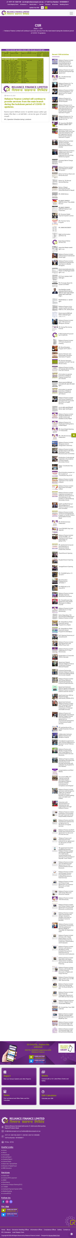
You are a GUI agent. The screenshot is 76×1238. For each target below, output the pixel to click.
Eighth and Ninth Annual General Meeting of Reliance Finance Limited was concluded (66, 506)
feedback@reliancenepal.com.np (30, 1131)
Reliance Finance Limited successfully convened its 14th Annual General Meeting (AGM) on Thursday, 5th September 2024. (66, 927)
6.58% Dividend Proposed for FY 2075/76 (66, 334)
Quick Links (32, 4)
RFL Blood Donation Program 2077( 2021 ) (65, 347)
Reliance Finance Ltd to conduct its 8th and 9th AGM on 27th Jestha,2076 (66, 308)
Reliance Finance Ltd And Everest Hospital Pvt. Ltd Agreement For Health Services (66, 92)
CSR (41, 28)
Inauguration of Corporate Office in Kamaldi (66, 656)
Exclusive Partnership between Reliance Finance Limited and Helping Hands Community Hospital (66, 673)
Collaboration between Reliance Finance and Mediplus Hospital (65, 735)
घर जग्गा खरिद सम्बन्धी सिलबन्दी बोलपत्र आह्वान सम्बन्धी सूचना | (66, 408)
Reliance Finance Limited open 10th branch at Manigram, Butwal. (66, 322)
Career (41, 4)
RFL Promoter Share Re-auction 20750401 (66, 283)
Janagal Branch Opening (66, 566)
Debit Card (6, 1175)
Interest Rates (7, 1161)
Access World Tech (54, 1235)
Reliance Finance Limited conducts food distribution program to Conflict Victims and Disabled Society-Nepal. (67, 515)
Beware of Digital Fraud (10, 1166)
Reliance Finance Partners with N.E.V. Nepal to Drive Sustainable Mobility (66, 1002)
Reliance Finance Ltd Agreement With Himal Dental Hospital (65, 100)
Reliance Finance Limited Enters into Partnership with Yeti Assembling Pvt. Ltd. (66, 986)
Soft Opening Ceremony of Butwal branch (66, 636)
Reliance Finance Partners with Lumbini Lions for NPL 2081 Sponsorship (66, 979)
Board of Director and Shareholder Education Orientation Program (65, 355)
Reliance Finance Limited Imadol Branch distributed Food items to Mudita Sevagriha (66, 263)
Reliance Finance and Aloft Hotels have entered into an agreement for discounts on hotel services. (67, 832)
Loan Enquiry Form (12, 4)
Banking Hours (64, 4)
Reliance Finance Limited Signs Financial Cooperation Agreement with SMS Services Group (66, 994)
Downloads (6, 1155)
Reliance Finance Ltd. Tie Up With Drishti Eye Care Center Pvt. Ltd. (66, 118)
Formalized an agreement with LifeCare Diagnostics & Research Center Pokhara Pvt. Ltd (67, 743)
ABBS (4, 1180)
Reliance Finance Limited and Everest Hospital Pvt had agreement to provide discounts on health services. (66, 400)
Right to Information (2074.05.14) (64, 235)
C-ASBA (5, 1186)
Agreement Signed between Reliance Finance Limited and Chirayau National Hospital (66, 664)
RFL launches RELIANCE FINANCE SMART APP (65, 123)
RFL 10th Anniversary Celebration (65, 436)
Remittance (6, 1182)
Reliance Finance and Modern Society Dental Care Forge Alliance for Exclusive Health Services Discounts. (66, 752)
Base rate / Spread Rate (10, 1163)
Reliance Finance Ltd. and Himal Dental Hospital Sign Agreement (66, 71)
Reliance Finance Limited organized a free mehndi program (66, 480)
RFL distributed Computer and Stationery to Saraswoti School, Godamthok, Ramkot (66, 547)
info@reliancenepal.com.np (13, 1131)
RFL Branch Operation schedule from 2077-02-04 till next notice (66, 362)
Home (36, 28)
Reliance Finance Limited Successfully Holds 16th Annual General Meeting (66, 1030)
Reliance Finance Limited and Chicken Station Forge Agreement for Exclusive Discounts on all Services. (66, 907)
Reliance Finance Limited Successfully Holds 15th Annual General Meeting (66, 1023)
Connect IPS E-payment (10, 1178)
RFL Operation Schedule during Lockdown (17, 119)
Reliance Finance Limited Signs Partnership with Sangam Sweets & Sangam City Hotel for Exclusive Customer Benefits (66, 916)
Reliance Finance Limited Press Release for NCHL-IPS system (66, 168)
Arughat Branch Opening (66, 560)
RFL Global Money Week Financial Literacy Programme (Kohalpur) (65, 630)
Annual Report (7, 1157)
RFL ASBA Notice (63, 194)
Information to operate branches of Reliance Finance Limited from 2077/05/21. (65, 392)
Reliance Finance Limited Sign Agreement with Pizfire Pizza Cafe (66, 643)
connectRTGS (7, 1193)
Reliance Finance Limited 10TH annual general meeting (66, 342)
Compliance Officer (50, 1230)
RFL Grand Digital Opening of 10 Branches (66, 429)
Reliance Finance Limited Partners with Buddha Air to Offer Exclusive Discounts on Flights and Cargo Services (66, 970)
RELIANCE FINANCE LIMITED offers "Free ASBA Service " (66, 202)
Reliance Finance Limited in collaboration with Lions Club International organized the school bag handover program (66, 153)
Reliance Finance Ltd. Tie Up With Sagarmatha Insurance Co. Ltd (66, 85)
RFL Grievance (6, 1232)
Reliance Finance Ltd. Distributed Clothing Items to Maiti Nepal (66, 424)
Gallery (59, 1230)
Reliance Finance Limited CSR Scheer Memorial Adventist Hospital (66, 893)
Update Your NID (34, 7)
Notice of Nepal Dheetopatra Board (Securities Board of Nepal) (66, 189)
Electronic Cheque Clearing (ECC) (12, 1184)
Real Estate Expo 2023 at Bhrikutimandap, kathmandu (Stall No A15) (66, 697)
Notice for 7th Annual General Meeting (65, 181)
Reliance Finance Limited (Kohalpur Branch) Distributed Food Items (66, 595)
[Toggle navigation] (71, 13)
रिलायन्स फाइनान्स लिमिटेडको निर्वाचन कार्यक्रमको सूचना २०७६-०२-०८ (65, 315)
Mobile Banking (7, 1191)
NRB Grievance (7, 1168)
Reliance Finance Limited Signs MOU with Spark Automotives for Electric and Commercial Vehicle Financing (66, 960)
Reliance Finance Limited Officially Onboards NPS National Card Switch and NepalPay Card (66, 1016)
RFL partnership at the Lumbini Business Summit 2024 (66, 729)
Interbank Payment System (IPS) (12, 1189)
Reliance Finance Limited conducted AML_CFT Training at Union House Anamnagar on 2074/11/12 (66, 538)
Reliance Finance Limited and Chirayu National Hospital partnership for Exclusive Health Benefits (66, 681)
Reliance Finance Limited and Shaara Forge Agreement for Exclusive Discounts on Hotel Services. (66, 884)
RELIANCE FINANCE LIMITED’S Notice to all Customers (65, 209)
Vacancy (47, 4)
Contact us (66, 1230)
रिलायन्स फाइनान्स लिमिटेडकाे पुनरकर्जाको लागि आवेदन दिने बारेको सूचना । (67, 384)
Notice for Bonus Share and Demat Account (67, 174)
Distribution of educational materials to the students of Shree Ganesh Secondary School (66, 460)
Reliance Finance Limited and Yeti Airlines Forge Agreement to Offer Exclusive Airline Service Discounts (66, 865)
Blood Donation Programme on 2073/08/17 (63, 581)
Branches (55, 4)
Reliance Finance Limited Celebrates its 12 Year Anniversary (66, 610)
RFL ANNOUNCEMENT (65, 227)
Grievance (23, 4)
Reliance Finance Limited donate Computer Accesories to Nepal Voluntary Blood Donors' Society (66, 144)
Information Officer (36, 1230)
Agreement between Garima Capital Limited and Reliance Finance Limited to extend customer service (67, 689)
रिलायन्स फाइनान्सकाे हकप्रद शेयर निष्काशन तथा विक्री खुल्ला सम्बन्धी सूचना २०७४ (66, 271)
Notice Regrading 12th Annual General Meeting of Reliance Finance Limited (66, 616)
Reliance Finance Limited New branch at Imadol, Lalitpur (66, 487)
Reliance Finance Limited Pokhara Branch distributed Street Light (67, 256)
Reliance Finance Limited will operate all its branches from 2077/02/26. (66, 369)
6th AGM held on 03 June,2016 (64, 587)
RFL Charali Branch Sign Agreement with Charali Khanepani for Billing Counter (65, 602)
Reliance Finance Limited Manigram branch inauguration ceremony (66, 444)
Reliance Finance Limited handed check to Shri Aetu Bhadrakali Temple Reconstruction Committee (66, 451)
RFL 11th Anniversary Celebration (65, 77)
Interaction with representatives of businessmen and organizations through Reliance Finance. (65, 805)
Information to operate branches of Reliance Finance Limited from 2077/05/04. (65, 376)
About (5, 1152)
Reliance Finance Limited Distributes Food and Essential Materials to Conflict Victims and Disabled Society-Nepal (66, 63)
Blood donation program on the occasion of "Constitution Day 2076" (67, 474)
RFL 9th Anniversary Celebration (64, 522)
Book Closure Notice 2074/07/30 (64, 241)
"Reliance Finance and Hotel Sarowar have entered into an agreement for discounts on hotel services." (66, 841)
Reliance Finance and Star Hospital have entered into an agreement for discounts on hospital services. (66, 823)
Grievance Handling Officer (20, 1230)
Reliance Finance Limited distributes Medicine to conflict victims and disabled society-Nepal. (66, 416)
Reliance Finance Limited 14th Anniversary (66, 898)
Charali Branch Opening (65, 553)
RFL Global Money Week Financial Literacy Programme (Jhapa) (65, 623)
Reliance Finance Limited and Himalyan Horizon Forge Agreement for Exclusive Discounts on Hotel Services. (66, 874)
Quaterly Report (7, 1159)
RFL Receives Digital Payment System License (66, 214)
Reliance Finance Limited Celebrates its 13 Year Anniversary (66, 650)
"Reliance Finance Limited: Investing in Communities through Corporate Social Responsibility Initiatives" (66, 814)
